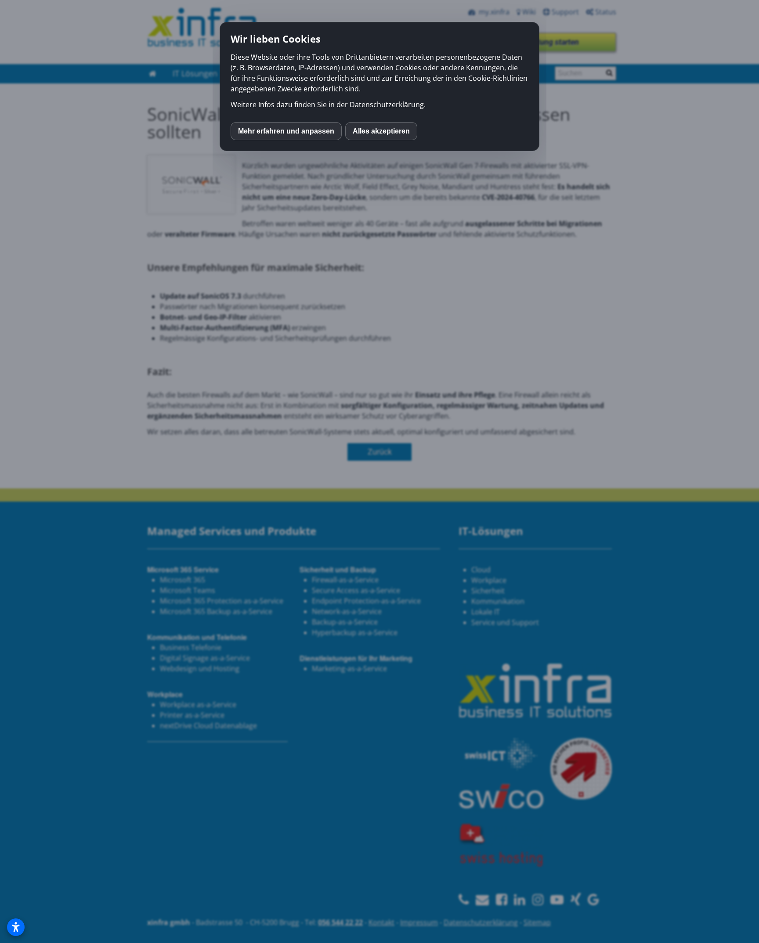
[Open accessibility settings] (16, 927)
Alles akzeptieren (381, 131)
